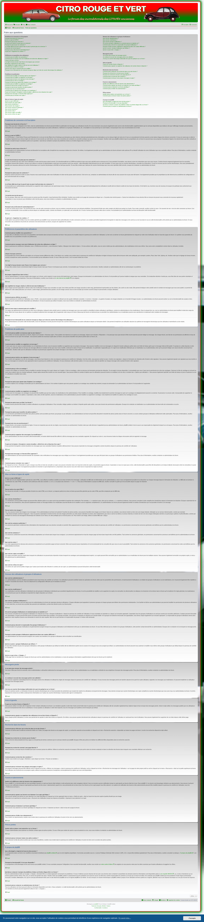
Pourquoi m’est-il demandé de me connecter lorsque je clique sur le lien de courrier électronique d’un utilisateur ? (34, 70)
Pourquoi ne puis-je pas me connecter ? (15, 44)
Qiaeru (108, 905)
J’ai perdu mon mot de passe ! (13, 48)
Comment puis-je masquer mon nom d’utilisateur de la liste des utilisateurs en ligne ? (26, 58)
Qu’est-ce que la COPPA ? (12, 40)
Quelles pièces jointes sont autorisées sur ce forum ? (116, 94)
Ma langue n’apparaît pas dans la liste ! (15, 63)
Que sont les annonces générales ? (14, 107)
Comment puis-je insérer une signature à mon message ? (20, 79)
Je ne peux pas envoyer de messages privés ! (115, 55)
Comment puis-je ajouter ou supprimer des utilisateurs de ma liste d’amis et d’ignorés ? (125, 66)
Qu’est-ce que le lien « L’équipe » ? (112, 49)
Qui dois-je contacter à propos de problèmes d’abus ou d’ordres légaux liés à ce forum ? (125, 104)
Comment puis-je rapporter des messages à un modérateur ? (21, 90)
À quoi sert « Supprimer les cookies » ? (15, 51)
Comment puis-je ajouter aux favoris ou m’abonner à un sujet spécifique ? (122, 85)
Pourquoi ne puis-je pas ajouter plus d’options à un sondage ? (21, 82)
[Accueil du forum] (101, 13)
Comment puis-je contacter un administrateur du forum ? (117, 106)
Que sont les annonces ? (11, 109)
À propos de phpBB (186, 853)
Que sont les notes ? (10, 110)
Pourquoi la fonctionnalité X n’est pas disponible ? (115, 103)
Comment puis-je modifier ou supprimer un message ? (19, 77)
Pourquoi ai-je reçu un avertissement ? (15, 88)
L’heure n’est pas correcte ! (12, 60)
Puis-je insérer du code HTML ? (13, 102)
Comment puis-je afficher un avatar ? (14, 66)
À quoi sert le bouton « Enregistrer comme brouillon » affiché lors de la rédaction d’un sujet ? (28, 92)
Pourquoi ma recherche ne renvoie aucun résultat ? (116, 73)
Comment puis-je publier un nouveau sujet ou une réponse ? (20, 75)
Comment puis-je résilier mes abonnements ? (114, 88)
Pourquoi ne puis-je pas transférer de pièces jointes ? (19, 87)
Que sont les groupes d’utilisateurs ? (112, 41)
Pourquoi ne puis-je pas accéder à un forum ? (17, 85)
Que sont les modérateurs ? (110, 40)
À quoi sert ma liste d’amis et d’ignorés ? (113, 64)
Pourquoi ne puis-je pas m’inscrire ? (14, 41)
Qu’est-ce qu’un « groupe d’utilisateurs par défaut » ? (116, 48)
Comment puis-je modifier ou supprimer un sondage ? (19, 84)
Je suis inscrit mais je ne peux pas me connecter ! (18, 43)
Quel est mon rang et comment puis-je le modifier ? (18, 68)
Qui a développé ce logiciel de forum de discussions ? (116, 101)
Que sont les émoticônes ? (12, 104)
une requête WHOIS (166, 874)
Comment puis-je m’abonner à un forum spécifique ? (116, 87)
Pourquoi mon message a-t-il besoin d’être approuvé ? (19, 93)
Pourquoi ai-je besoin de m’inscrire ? (14, 38)
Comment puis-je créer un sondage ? (14, 80)
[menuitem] (16, 24)
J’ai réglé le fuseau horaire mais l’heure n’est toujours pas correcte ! (22, 62)
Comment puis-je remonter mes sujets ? (15, 95)
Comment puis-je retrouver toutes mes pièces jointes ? (117, 95)
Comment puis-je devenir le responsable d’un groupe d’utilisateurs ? (120, 44)
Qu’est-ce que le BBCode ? (12, 101)
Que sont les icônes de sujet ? (13, 114)
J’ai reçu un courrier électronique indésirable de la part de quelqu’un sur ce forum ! (124, 58)
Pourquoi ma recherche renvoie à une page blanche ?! (117, 74)
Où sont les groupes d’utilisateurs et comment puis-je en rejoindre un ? (121, 43)
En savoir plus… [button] (125, 918)
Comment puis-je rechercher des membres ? (114, 76)
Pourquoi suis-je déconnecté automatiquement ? (17, 49)
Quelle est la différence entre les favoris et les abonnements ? (119, 83)
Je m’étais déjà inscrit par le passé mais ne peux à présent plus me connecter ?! (25, 46)
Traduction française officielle (98, 905)
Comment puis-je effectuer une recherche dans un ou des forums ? (120, 71)
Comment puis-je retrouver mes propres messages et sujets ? (119, 78)
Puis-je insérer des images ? (12, 106)
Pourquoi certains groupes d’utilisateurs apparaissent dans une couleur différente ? (124, 46)
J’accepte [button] (192, 918)
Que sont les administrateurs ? (111, 38)
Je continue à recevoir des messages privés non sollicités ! (118, 57)
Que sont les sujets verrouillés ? (13, 112)
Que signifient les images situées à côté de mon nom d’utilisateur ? (22, 65)
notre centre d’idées (107, 864)
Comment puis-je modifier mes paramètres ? (16, 57)
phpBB (96, 904)
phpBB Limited (51, 853)
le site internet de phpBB (62, 278)
